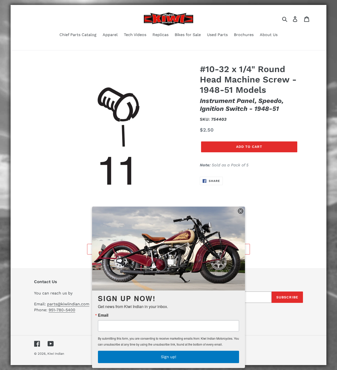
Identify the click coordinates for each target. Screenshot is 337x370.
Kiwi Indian (55, 353)
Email (103, 315)
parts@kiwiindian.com (68, 304)
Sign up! (168, 356)
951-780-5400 (62, 310)
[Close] (240, 211)
